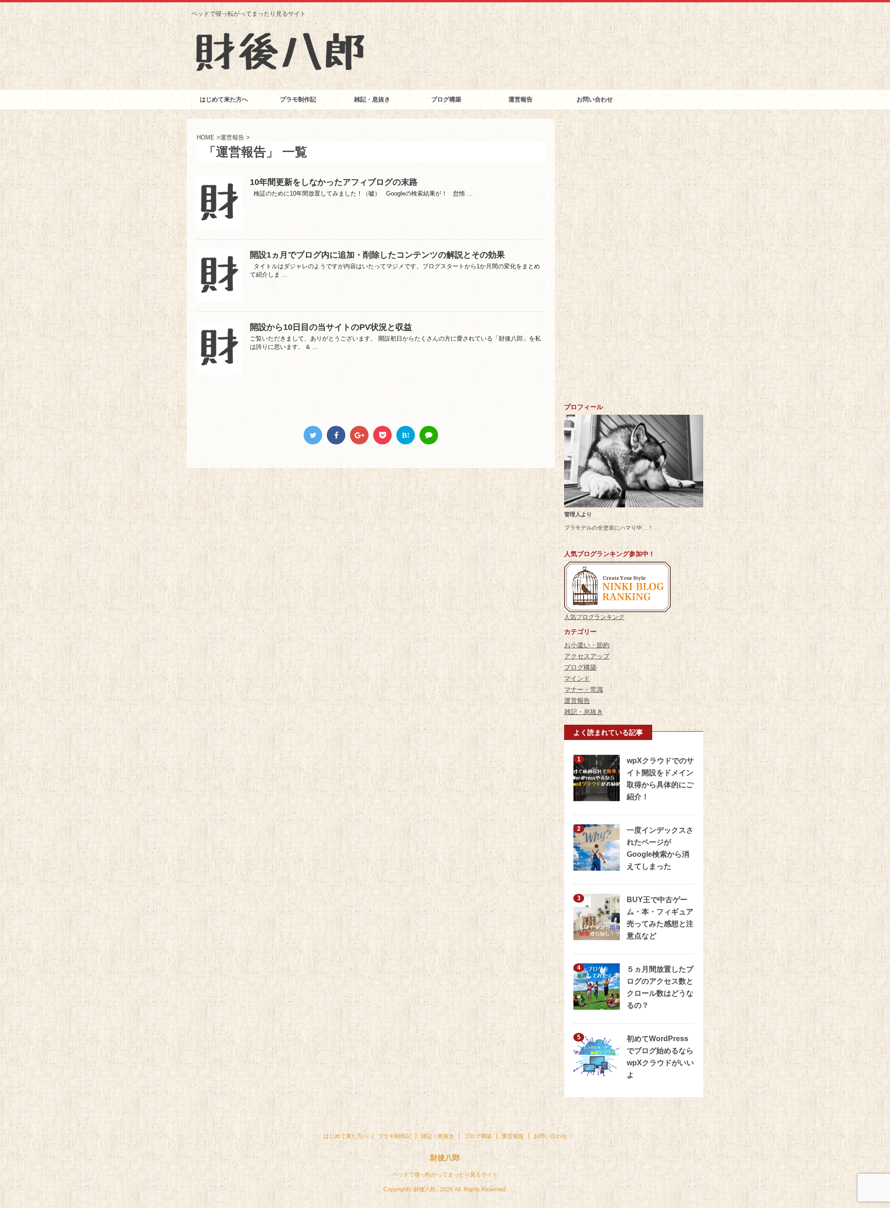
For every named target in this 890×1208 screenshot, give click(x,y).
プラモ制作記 (298, 99)
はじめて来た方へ (224, 99)
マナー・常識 (583, 689)
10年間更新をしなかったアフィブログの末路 (334, 182)
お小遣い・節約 (587, 645)
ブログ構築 (446, 99)
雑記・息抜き (372, 99)
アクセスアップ (587, 656)
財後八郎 (445, 1158)
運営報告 (521, 99)
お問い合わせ (595, 99)
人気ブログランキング (594, 616)
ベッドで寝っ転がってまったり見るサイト (445, 1174)
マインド (577, 678)
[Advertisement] (633, 258)
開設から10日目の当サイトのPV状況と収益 (331, 327)
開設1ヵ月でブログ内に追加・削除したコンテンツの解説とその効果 (377, 254)
